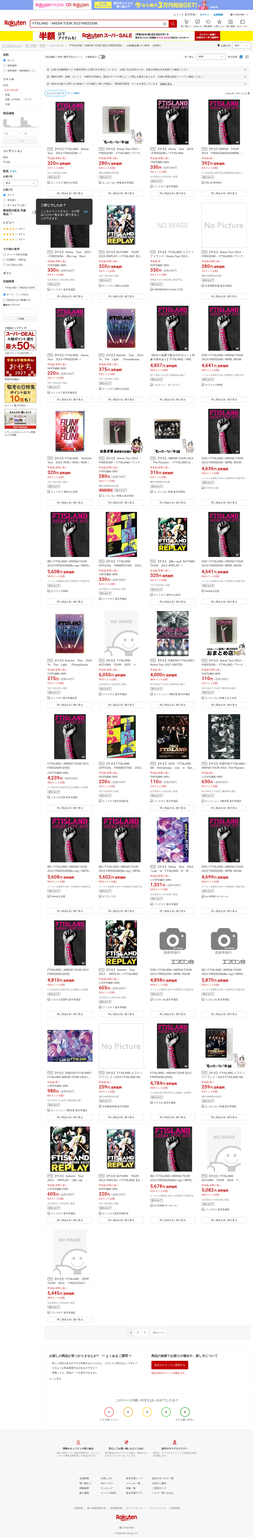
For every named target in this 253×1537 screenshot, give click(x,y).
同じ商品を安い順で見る (70, 193)
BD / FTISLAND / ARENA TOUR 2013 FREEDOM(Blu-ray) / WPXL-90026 (68, 565)
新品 (5, 157)
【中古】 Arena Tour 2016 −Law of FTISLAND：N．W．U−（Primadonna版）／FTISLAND (173, 871)
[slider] (3, 127)
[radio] (4, 60)
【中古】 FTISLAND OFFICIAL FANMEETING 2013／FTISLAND (121, 565)
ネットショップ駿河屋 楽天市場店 (172, 694)
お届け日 (8, 189)
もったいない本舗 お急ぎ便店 (118, 496)
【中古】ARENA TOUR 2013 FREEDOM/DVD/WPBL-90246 (222, 153)
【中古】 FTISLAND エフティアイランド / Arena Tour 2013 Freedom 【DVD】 (172, 256)
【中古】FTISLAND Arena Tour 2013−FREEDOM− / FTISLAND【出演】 (69, 153)
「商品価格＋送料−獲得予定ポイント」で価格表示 (70, 56)
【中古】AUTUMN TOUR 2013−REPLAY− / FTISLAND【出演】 (120, 256)
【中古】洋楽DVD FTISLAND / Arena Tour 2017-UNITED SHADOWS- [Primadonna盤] (172, 664)
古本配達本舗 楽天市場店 (115, 1106)
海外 (14, 171)
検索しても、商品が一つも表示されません (74, 1372)
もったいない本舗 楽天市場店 (118, 183)
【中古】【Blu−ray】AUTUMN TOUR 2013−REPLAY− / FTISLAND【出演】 (173, 565)
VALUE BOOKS (213, 183)
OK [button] (86, 211)
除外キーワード (11, 305)
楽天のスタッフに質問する (169, 1365)
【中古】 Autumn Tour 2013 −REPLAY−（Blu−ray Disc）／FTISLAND (66, 1180)
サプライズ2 (211, 488)
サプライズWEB (213, 385)
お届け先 (8, 176)
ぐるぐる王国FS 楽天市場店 (66, 999)
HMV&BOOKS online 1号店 (168, 289)
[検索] (173, 24)
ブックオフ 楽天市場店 (166, 186)
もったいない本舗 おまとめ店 (221, 698)
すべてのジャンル (11, 45)
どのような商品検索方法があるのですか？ (74, 1368)
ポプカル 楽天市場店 (165, 1102)
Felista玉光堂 (212, 591)
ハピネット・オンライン (167, 385)
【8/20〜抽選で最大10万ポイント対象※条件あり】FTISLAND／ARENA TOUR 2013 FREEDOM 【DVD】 (172, 359)
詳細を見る (166, 83)
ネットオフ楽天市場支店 (64, 392)
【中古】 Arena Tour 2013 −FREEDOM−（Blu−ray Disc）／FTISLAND (70, 256)
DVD (42, 45)
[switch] (35, 212)
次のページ (159, 1332)
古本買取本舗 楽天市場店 (218, 286)
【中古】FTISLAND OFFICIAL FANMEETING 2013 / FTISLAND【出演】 (121, 767)
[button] (239, 15)
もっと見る (55, 1378)
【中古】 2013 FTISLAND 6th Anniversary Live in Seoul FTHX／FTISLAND (173, 767)
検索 (21, 141)
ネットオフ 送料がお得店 (64, 183)
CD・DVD (30, 45)
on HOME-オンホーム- (217, 896)
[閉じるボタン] (245, 69)
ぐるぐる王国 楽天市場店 (64, 797)
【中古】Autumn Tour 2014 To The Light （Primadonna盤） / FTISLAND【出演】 (122, 359)
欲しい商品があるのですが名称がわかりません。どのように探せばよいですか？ (95, 1363)
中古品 (6, 162)
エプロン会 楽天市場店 (166, 999)
